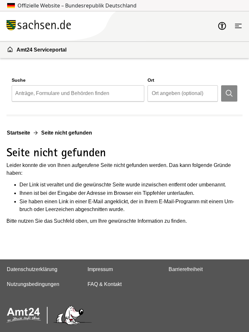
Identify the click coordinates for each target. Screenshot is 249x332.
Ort (151, 80)
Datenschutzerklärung (32, 269)
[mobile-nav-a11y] (222, 26)
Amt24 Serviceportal (41, 50)
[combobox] (78, 93)
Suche (19, 80)
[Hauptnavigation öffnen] (238, 26)
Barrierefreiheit (186, 269)
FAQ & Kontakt (105, 284)
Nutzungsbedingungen (33, 284)
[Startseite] (76, 25)
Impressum (100, 269)
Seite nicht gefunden (66, 133)
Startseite (18, 133)
